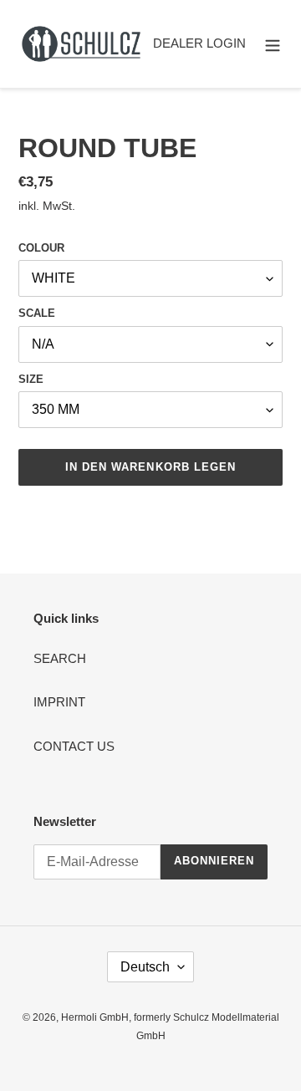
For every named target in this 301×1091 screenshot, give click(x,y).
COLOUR (41, 248)
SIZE (30, 379)
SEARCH (59, 658)
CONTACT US (74, 746)
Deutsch (145, 967)
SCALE (36, 313)
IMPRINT (59, 702)
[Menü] (272, 44)
